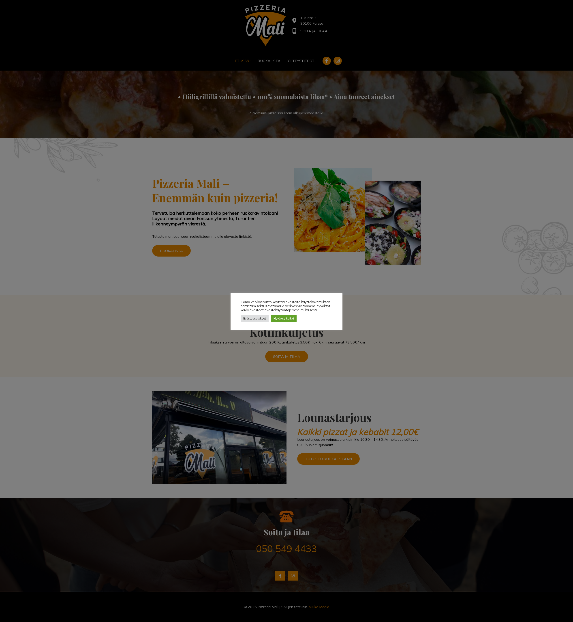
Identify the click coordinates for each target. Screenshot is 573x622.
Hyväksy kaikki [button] (284, 318)
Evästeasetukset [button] (254, 318)
